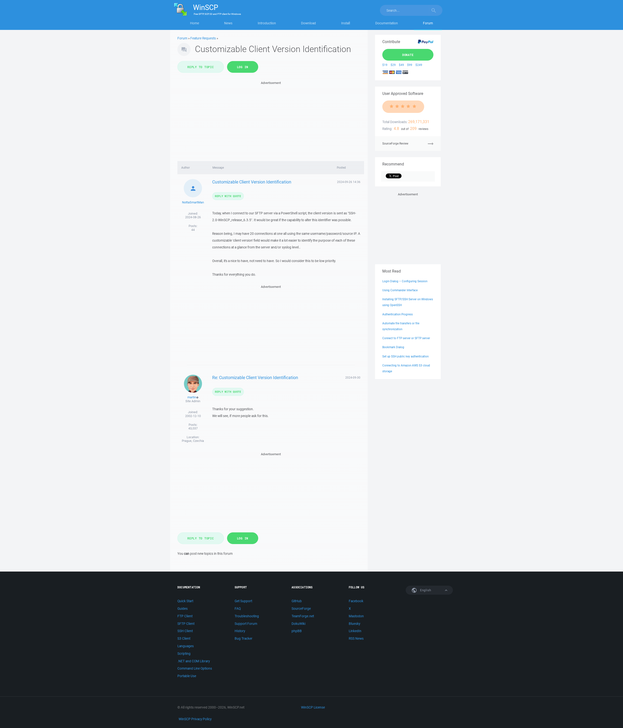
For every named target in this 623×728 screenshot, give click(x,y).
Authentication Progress (397, 314)
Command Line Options (194, 668)
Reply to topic (200, 67)
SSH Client (185, 631)
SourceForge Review (395, 143)
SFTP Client (185, 623)
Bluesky (354, 623)
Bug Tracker (243, 638)
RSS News (356, 638)
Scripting (184, 653)
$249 (418, 65)
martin (191, 397)
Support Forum (246, 623)
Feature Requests (203, 38)
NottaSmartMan (193, 202)
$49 (401, 65)
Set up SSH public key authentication (405, 356)
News (228, 23)
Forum (428, 23)
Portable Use (186, 676)
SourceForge (301, 608)
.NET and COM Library (193, 661)
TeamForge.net (303, 616)
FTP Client (184, 616)
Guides (182, 608)
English (425, 590)
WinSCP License (313, 707)
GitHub (297, 601)
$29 (393, 65)
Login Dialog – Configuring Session (404, 281)
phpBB (297, 631)
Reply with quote (228, 196)
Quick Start (185, 601)
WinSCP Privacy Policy (195, 719)
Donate (408, 55)
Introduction (267, 23)
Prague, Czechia (193, 441)
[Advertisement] (270, 120)
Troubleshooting (247, 616)
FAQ (238, 608)
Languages (185, 646)
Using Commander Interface (400, 290)
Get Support (243, 601)
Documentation (386, 23)
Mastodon (356, 616)
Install (345, 23)
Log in (242, 67)
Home (194, 23)
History (240, 631)
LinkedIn (355, 631)
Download (308, 23)
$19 (384, 65)
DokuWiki (298, 623)
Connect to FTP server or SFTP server (406, 338)
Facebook (356, 601)
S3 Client (183, 638)
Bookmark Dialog (393, 347)
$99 (409, 65)
